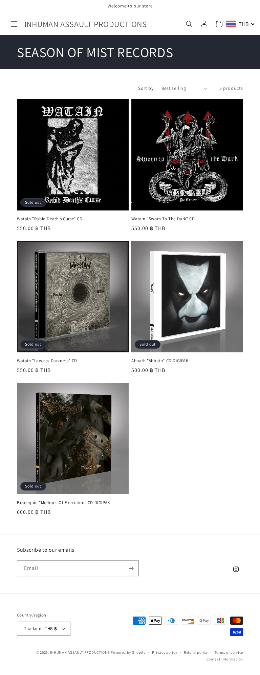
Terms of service (229, 652)
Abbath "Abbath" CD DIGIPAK (160, 361)
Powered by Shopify (128, 652)
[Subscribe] (131, 568)
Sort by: (146, 88)
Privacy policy (164, 652)
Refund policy (196, 652)
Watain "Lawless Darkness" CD (47, 361)
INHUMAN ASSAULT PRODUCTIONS (80, 652)
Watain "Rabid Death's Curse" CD (50, 219)
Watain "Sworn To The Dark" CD (163, 219)
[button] (14, 24)
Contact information (225, 659)
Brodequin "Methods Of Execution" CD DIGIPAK (63, 502)
